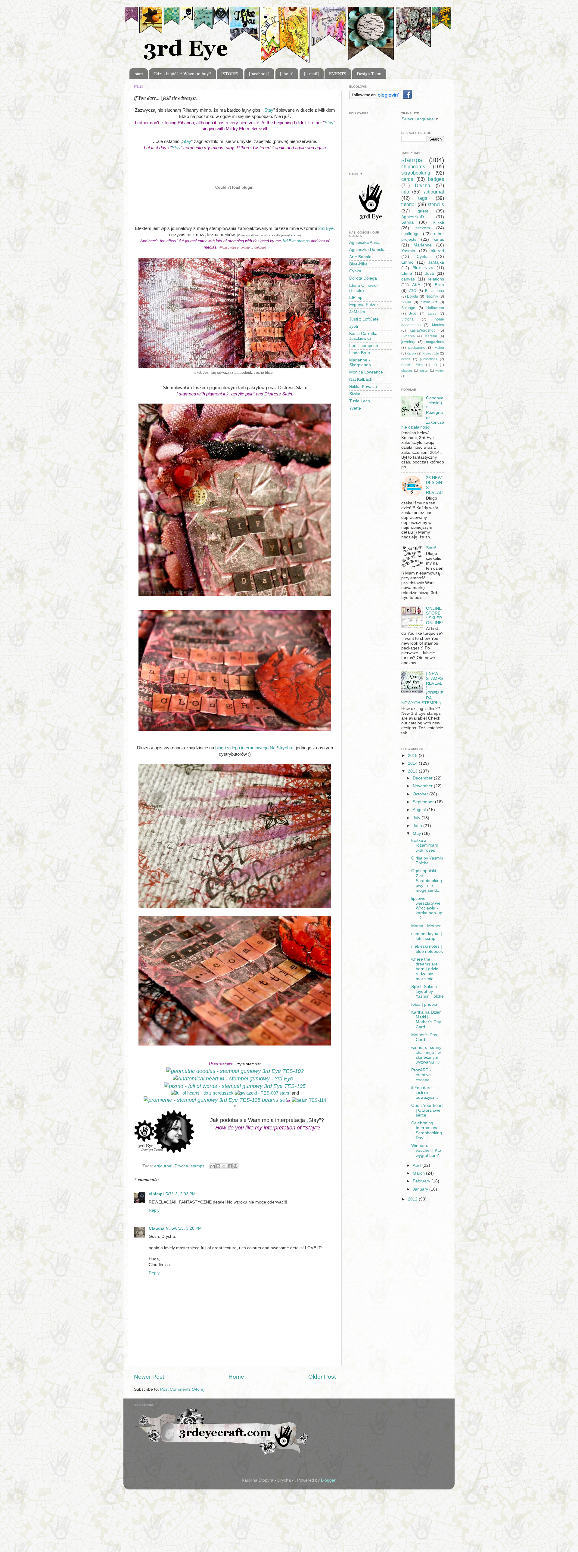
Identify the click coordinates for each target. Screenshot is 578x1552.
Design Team (369, 73)
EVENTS (337, 73)
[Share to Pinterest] (235, 1166)
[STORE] (229, 73)
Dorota (412, 296)
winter (439, 370)
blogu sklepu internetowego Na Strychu (253, 747)
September (424, 802)
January (421, 1189)
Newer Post (149, 1377)
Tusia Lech (359, 401)
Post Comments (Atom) (182, 1389)
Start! (431, 548)
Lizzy (432, 313)
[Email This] (213, 1166)
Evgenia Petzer (363, 304)
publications (428, 359)
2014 (413, 763)
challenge (410, 233)
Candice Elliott (412, 365)
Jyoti (353, 326)
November (423, 786)
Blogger (328, 1480)
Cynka (355, 271)
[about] (287, 73)
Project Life (430, 353)
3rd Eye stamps (296, 241)
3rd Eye (326, 228)
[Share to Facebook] (230, 1166)
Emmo (407, 262)
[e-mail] (311, 73)
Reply (154, 1210)
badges (436, 179)
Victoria (407, 319)
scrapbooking (415, 172)
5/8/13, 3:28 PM (187, 1228)
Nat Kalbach (360, 379)
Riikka (438, 222)
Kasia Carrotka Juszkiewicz (363, 336)
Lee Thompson (363, 345)
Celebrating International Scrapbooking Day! (426, 1130)
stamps (197, 1166)
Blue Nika (422, 268)
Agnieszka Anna (364, 242)
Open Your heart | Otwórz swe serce (427, 1110)
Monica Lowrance (366, 372)
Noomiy (431, 296)
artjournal (163, 1166)
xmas (439, 239)
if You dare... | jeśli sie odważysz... (424, 1093)
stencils (436, 204)
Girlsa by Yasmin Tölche (427, 860)
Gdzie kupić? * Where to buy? (182, 73)
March (419, 1173)
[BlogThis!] (218, 1166)
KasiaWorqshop (422, 330)
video (439, 347)
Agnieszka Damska (367, 249)
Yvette (355, 408)
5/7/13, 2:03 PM (181, 1194)
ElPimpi (356, 297)
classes (407, 370)
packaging (416, 347)
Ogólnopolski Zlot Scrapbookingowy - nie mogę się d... (426, 881)
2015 (413, 755)
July (417, 818)
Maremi (430, 336)
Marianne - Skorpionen (360, 362)
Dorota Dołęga (363, 278)
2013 (413, 771)
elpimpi (156, 1194)
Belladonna (434, 291)
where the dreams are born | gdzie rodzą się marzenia (424, 969)
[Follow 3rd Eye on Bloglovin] (375, 98)
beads (405, 359)
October (421, 794)
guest (423, 211)
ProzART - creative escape (421, 1075)
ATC (412, 291)
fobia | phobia (424, 1004)
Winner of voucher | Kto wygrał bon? (426, 1150)
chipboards (413, 166)
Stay (268, 110)
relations (436, 279)
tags (422, 198)
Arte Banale (360, 257)
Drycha (181, 1166)
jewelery (408, 342)
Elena (406, 273)
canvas (408, 279)
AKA (416, 285)
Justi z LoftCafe (364, 319)
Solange (408, 308)
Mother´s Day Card (424, 1037)
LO (435, 365)
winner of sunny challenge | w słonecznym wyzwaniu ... (426, 1054)
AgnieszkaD (412, 217)
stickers (422, 228)
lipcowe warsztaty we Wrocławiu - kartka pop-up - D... (426, 908)
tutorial (408, 204)
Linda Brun (359, 353)
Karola (411, 353)
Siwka (354, 394)
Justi (429, 273)
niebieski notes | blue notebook (427, 948)
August (420, 809)
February (422, 1181)
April (417, 1165)
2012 (413, 1199)
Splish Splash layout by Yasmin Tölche (427, 991)
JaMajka (357, 312)
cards (407, 179)
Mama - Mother (426, 926)
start (139, 73)
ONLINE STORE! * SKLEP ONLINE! (434, 615)
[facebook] (259, 73)
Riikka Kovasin (363, 386)
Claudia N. (159, 1228)
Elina (439, 285)
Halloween (435, 308)
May (417, 833)
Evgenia (408, 336)
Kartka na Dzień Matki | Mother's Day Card (426, 1019)
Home (236, 1377)
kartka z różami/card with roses (424, 845)
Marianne (423, 245)
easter (424, 370)
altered (437, 251)
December (423, 778)
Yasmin (408, 251)
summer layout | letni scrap (426, 936)
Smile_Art (429, 302)
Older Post (322, 1377)
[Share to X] (224, 1166)
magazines (435, 342)
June (418, 825)
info (405, 191)
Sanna (407, 222)
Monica (438, 325)
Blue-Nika (358, 264)
